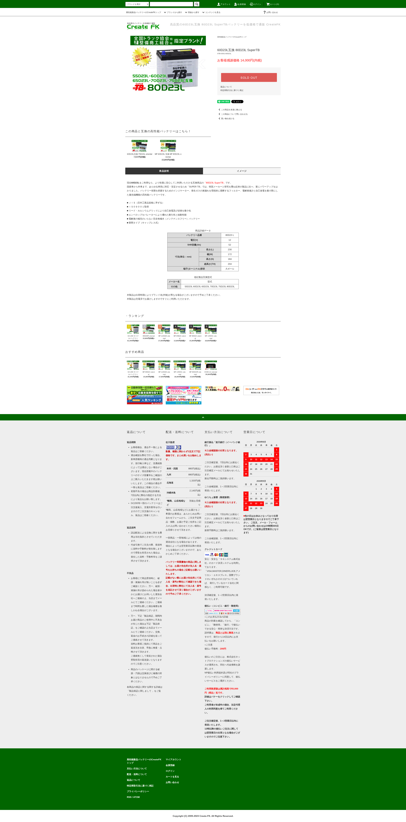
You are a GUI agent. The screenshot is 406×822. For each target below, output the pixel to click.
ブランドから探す (174, 12)
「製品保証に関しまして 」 (140, 691)
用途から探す (193, 12)
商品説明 (164, 171)
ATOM (136, 797)
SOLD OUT (249, 77)
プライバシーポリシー (138, 791)
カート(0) (274, 4)
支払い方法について (137, 768)
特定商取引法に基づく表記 (231, 90)
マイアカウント (173, 759)
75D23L (222, 286)
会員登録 (242, 4)
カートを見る (172, 776)
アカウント (225, 4)
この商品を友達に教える (231, 110)
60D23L (197, 286)
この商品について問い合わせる (234, 114)
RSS (129, 797)
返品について (226, 87)
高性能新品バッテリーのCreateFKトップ (143, 12)
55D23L (189, 286)
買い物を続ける (227, 118)
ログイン (257, 4)
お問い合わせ (272, 12)
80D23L (231, 286)
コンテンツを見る (212, 12)
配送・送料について (137, 774)
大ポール (229, 268)
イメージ (242, 171)
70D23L (214, 286)
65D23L (205, 286)
